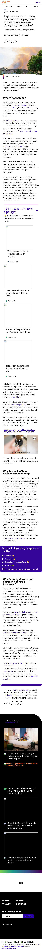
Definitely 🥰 (9, 556)
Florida (19, 146)
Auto (28, 6)
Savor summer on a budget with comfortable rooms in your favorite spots (23, 756)
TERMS (19, 901)
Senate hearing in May (16, 405)
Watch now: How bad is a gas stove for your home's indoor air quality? (19, 431)
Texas (30, 144)
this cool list (11, 695)
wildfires (13, 108)
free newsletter (21, 690)
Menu (37, 2)
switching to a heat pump (14, 666)
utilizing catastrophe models (15, 633)
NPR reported (12, 121)
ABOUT (5, 901)
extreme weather (21, 105)
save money (8, 671)
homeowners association (15, 538)
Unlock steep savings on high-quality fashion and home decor (22, 860)
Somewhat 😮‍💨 (9, 559)
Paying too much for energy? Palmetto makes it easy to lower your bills (21, 791)
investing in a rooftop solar (17, 663)
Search (32, 2)
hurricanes (32, 108)
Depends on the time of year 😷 (16, 562)
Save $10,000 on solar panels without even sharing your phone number (22, 825)
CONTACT (21, 904)
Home (19, 6)
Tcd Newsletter (11, 912)
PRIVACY (6, 904)
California (7, 146)
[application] (21, 444)
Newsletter (8, 6)
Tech (36, 6)
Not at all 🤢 (9, 565)
